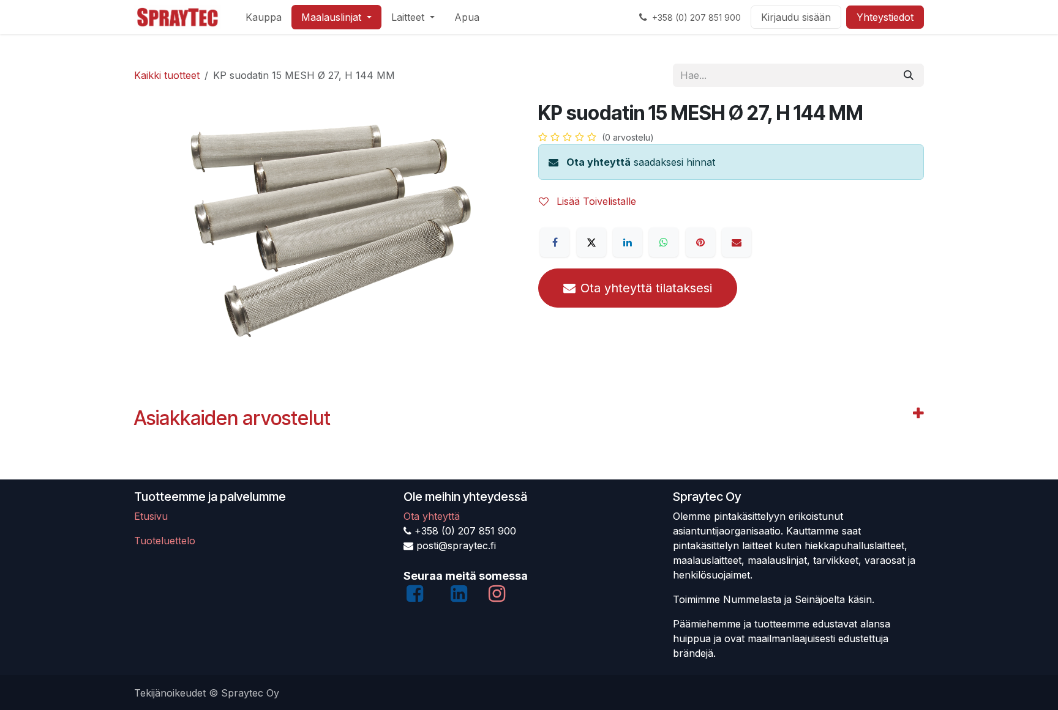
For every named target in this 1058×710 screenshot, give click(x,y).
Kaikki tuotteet (167, 75)
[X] (591, 242)
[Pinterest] (700, 242)
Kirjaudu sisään (796, 17)
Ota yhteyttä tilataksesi (646, 288)
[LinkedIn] (627, 242)
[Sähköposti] (736, 242)
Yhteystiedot (885, 17)
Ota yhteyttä (598, 162)
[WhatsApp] (663, 242)
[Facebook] (554, 242)
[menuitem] (263, 17)
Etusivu (151, 516)
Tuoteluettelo (164, 540)
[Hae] (908, 75)
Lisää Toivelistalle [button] (594, 201)
